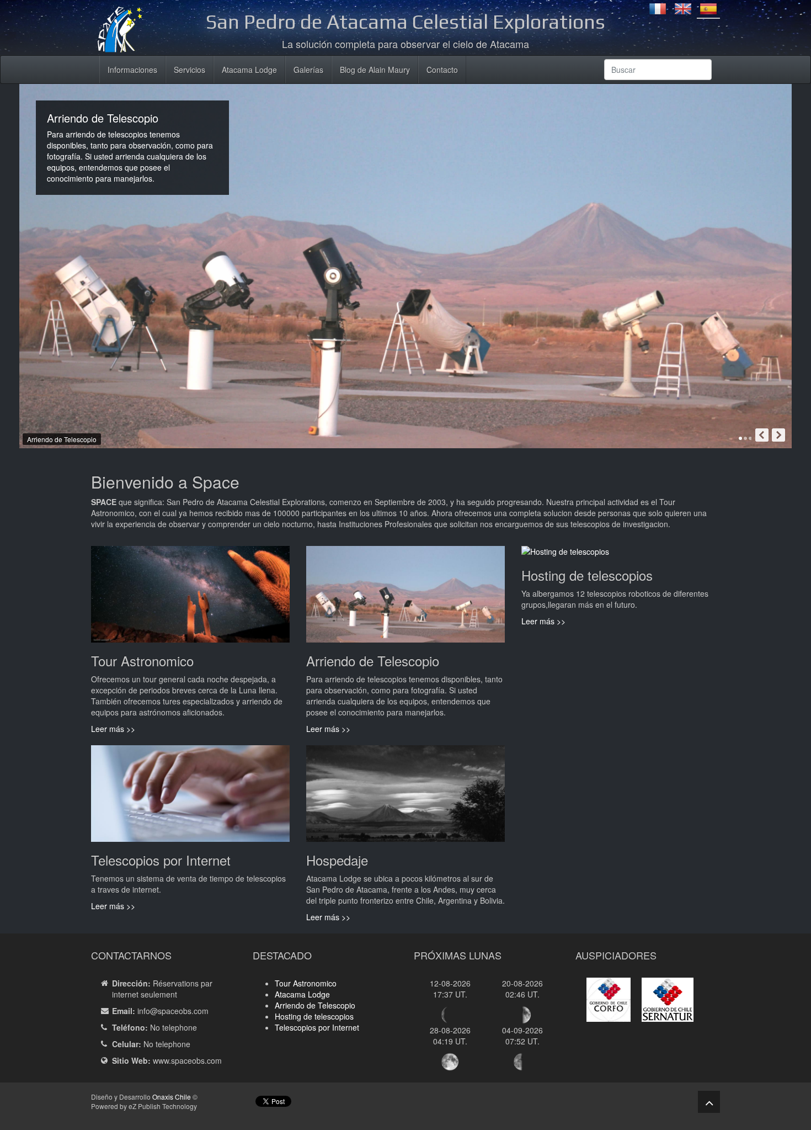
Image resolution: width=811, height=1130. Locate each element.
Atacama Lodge (249, 69)
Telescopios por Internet (317, 1027)
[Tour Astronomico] (190, 598)
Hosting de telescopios (314, 1016)
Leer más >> (113, 728)
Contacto (442, 69)
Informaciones (132, 69)
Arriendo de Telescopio (315, 1005)
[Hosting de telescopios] (565, 555)
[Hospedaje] (405, 797)
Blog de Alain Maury (375, 69)
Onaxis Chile (171, 1096)
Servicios (189, 69)
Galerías (308, 69)
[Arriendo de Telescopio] (405, 598)
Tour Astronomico (306, 983)
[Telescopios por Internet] (190, 797)
